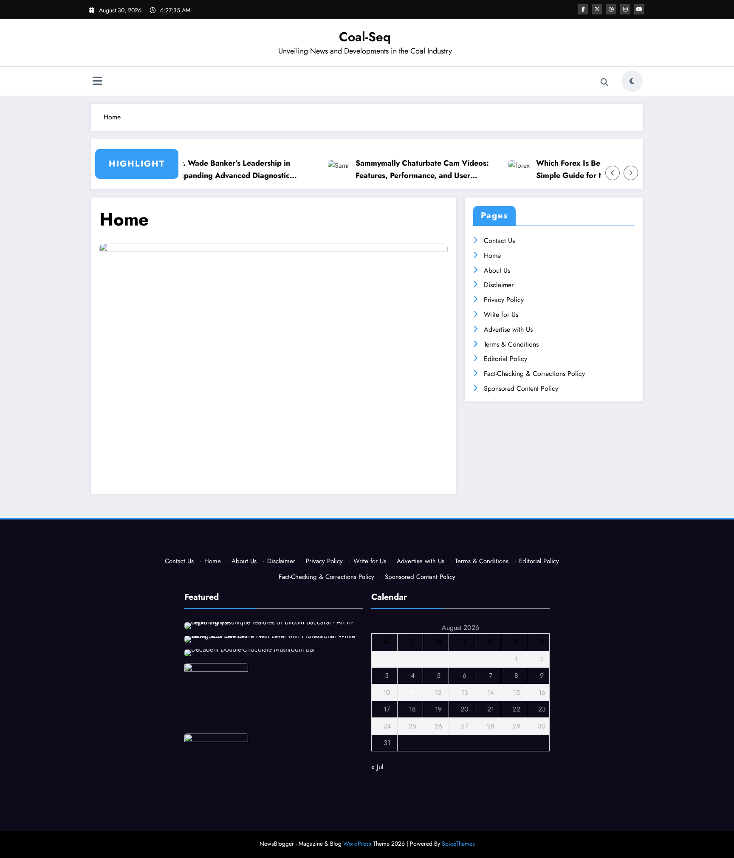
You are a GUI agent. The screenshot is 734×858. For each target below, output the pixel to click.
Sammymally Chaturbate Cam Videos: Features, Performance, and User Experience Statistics (410, 170)
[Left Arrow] (612, 173)
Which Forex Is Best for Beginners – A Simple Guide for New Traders (591, 169)
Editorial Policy (505, 359)
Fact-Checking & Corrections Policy (534, 373)
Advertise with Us (508, 329)
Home (492, 255)
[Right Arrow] (631, 173)
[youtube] (639, 9)
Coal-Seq (365, 37)
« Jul (377, 767)
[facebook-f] (583, 9)
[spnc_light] (632, 81)
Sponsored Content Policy (521, 388)
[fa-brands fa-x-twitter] (597, 9)
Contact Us (499, 241)
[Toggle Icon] (97, 82)
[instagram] (625, 9)
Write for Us (501, 314)
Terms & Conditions (511, 344)
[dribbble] (611, 9)
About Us (497, 270)
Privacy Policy (504, 300)
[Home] (273, 357)
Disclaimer (499, 285)
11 (412, 692)
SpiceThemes (458, 843)
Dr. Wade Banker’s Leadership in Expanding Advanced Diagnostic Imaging (220, 170)
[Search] (604, 82)
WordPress (357, 843)
